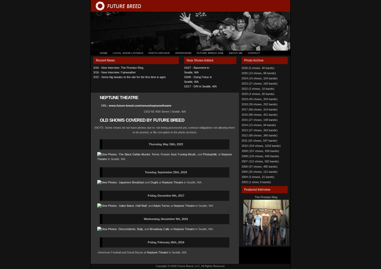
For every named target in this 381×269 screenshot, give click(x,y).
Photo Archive (159, 53)
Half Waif (141, 205)
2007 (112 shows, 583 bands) (260, 161)
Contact (254, 53)
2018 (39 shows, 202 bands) (260, 104)
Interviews (183, 53)
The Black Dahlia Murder (134, 154)
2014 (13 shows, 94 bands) (259, 125)
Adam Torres (161, 205)
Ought (154, 182)
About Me (236, 53)
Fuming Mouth (187, 154)
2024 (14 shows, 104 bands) (260, 78)
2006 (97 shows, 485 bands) (260, 166)
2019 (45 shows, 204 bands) (260, 99)
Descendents (127, 229)
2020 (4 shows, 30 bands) (258, 93)
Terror (155, 154)
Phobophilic (210, 154)
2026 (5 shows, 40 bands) (258, 68)
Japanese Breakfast (131, 182)
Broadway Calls (160, 229)
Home (104, 53)
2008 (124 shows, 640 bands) (260, 156)
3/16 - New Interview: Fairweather (114, 72)
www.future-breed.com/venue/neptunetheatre (140, 105)
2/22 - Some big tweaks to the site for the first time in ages (129, 77)
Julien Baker (126, 205)
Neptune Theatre (172, 182)
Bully (140, 229)
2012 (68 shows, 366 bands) (260, 135)
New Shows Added (200, 60)
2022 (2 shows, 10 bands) (258, 88)
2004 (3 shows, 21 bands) (258, 176)
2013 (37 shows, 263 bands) (260, 130)
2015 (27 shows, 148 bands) (260, 119)
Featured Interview (257, 189)
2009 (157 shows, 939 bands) (260, 151)
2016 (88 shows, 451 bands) (260, 114)
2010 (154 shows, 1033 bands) (261, 145)
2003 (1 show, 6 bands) (256, 182)
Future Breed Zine (210, 53)
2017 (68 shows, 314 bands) (260, 109)
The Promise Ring (266, 197)
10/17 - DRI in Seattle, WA (200, 86)
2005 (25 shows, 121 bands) (260, 171)
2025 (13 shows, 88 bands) (259, 73)
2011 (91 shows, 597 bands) (259, 140)
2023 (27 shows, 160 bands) (260, 83)
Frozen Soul (168, 154)
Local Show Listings (128, 53)
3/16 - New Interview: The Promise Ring (118, 67)
